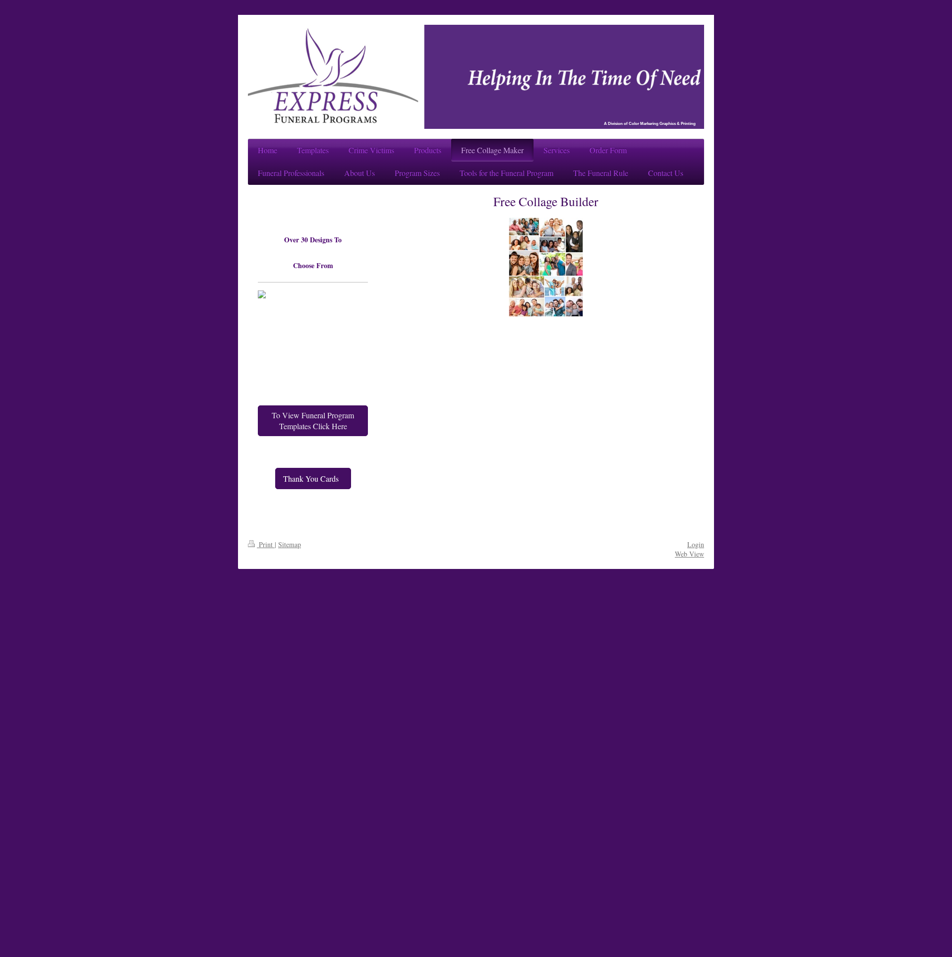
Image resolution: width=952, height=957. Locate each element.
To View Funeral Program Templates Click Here (313, 420)
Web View (689, 554)
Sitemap (289, 544)
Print (266, 544)
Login (695, 544)
